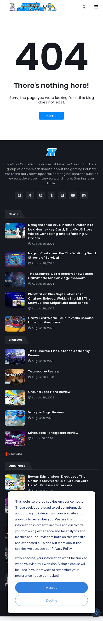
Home (51, 115)
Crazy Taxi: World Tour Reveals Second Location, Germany (61, 320)
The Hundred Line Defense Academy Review (59, 353)
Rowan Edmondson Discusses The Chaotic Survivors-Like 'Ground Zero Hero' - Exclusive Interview (58, 480)
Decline (51, 600)
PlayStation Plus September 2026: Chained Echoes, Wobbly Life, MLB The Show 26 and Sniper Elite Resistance (59, 298)
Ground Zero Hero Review (49, 392)
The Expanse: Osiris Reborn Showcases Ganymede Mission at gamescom (60, 276)
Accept (51, 587)
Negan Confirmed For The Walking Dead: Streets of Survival (62, 255)
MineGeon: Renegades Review (53, 433)
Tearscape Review (43, 371)
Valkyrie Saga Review (46, 412)
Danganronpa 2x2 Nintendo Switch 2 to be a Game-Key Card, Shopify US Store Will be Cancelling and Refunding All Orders (60, 231)
